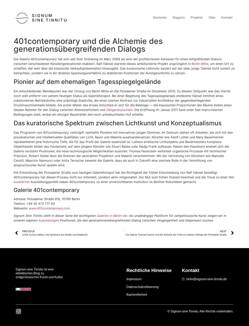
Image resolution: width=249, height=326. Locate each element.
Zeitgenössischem (119, 110)
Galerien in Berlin (109, 216)
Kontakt (226, 17)
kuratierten (22, 182)
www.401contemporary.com (49, 208)
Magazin (179, 17)
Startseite (160, 17)
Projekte (197, 17)
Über (212, 17)
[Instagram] (18, 311)
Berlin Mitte (200, 64)
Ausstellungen (49, 220)
